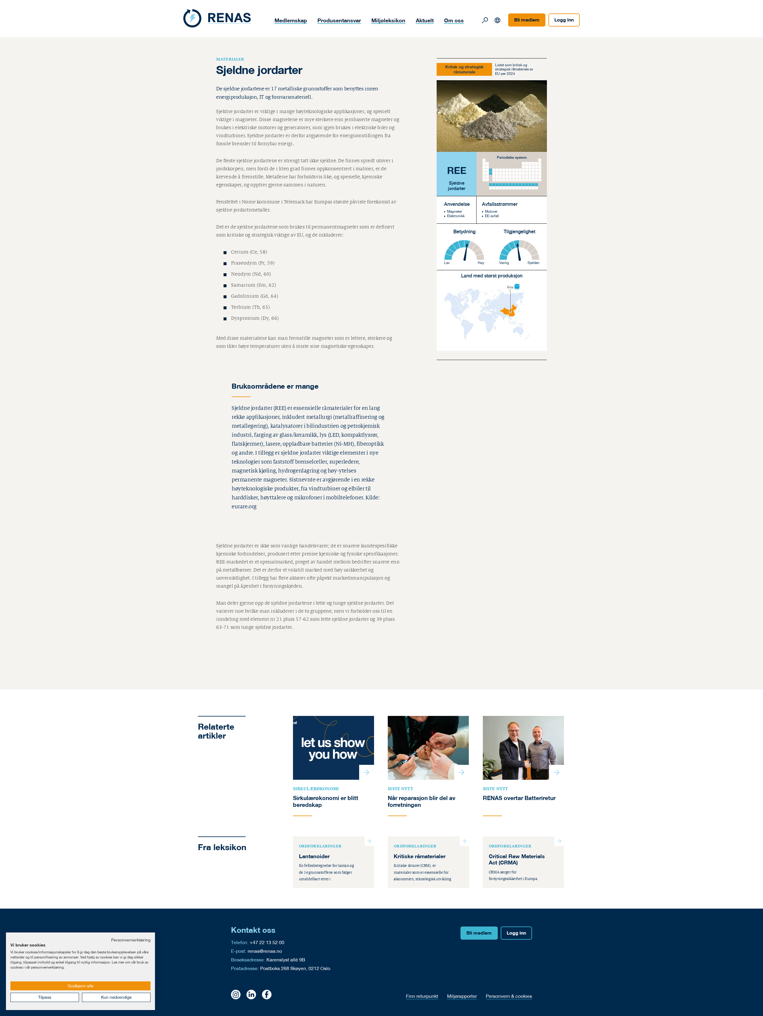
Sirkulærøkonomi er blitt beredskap (325, 801)
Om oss (454, 20)
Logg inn (564, 20)
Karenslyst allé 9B (285, 959)
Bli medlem (526, 20)
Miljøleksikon (388, 20)
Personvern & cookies (509, 996)
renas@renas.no (265, 951)
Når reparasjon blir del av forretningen (421, 801)
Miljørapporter (462, 996)
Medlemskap (291, 20)
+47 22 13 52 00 (267, 942)
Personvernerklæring (131, 940)
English (497, 20)
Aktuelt (425, 20)
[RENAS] (217, 18)
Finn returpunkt (422, 996)
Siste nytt (400, 788)
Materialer (230, 59)
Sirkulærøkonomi (316, 788)
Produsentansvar (339, 20)
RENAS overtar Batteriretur (519, 798)
